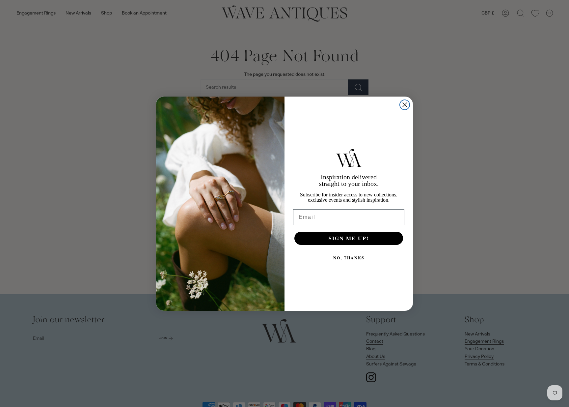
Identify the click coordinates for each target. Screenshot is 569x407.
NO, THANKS (349, 258)
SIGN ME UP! (349, 238)
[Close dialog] (405, 105)
